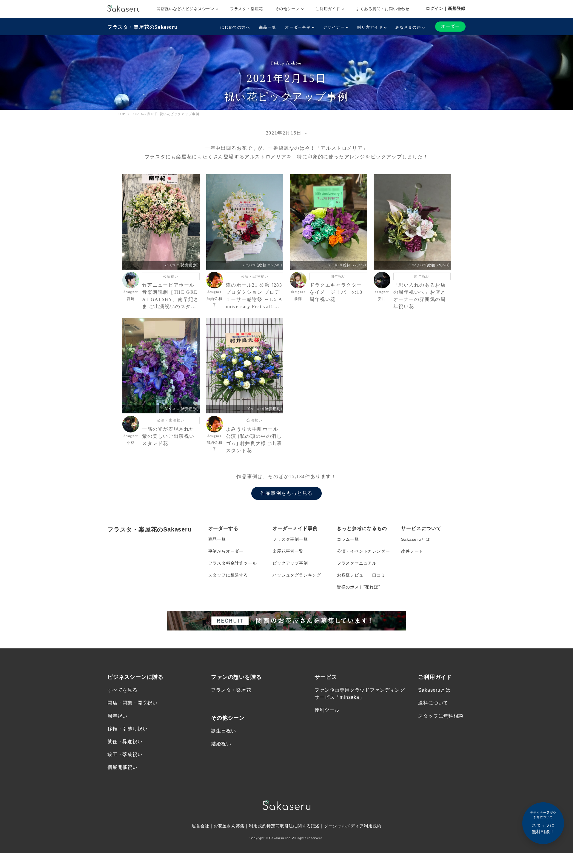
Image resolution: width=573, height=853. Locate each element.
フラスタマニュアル (357, 563)
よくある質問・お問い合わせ (382, 9)
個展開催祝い (122, 767)
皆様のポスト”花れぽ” (358, 587)
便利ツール (327, 710)
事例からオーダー (226, 551)
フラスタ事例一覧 (290, 539)
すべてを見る (122, 690)
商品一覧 (267, 27)
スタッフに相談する (228, 575)
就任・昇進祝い (125, 741)
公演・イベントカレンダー (363, 551)
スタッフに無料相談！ (543, 822)
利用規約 (258, 825)
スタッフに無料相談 (440, 715)
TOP (121, 114)
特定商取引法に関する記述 (293, 825)
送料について (433, 702)
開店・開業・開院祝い (132, 702)
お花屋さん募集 (229, 825)
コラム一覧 (348, 539)
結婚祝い (221, 743)
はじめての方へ (235, 27)
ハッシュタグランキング (296, 575)
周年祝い (117, 715)
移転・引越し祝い (127, 728)
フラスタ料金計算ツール (232, 563)
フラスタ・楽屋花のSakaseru (142, 27)
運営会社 (200, 825)
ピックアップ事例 (290, 563)
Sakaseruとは (415, 539)
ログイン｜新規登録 (446, 8)
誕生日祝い (223, 730)
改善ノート (412, 551)
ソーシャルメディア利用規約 (352, 825)
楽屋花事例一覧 (288, 551)
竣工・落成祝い (125, 754)
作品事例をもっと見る (286, 493)
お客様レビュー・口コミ (361, 575)
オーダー (450, 26)
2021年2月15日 (285, 132)
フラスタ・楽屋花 (246, 9)
